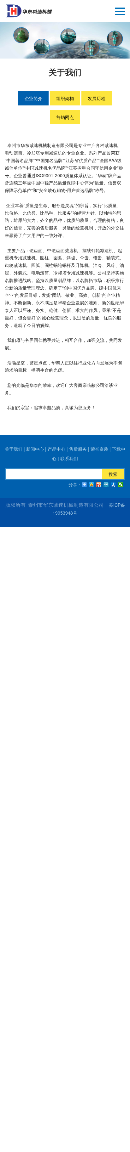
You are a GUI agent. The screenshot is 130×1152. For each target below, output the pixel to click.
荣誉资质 (99, 449)
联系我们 (69, 458)
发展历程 (96, 98)
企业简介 (33, 98)
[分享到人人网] (113, 484)
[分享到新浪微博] (99, 484)
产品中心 (56, 449)
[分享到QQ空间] (91, 484)
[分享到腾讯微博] (106, 484)
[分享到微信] (120, 484)
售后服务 (78, 449)
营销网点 (65, 117)
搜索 (113, 474)
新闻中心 (35, 449)
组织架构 (65, 98)
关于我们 (13, 449)
